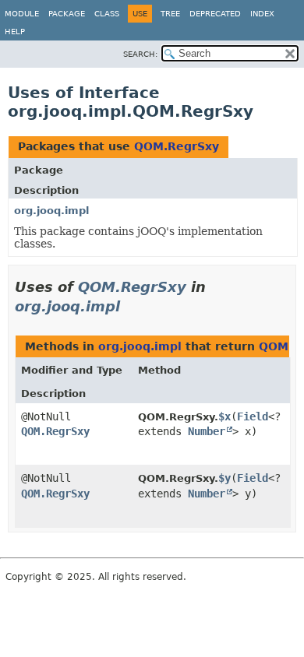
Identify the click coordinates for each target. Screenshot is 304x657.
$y (224, 478)
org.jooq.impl (51, 210)
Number (206, 431)
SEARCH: (140, 54)
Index (262, 13)
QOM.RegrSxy (176, 146)
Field (252, 416)
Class (106, 13)
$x (224, 416)
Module (22, 13)
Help (15, 31)
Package (66, 13)
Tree (170, 13)
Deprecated (215, 13)
